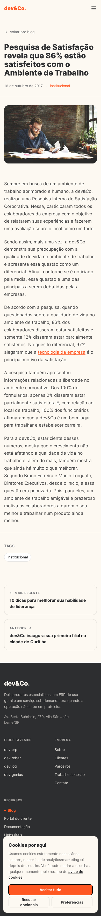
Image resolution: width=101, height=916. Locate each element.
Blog (12, 810)
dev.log (10, 766)
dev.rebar (12, 758)
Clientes (61, 758)
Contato (61, 783)
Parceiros (62, 766)
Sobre (60, 749)
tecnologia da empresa (61, 352)
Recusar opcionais (29, 902)
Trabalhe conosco (70, 774)
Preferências (72, 902)
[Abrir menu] (94, 8)
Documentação (17, 826)
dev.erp (10, 749)
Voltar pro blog (22, 32)
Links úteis (13, 835)
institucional (60, 86)
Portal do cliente (18, 818)
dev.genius (13, 774)
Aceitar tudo (50, 889)
